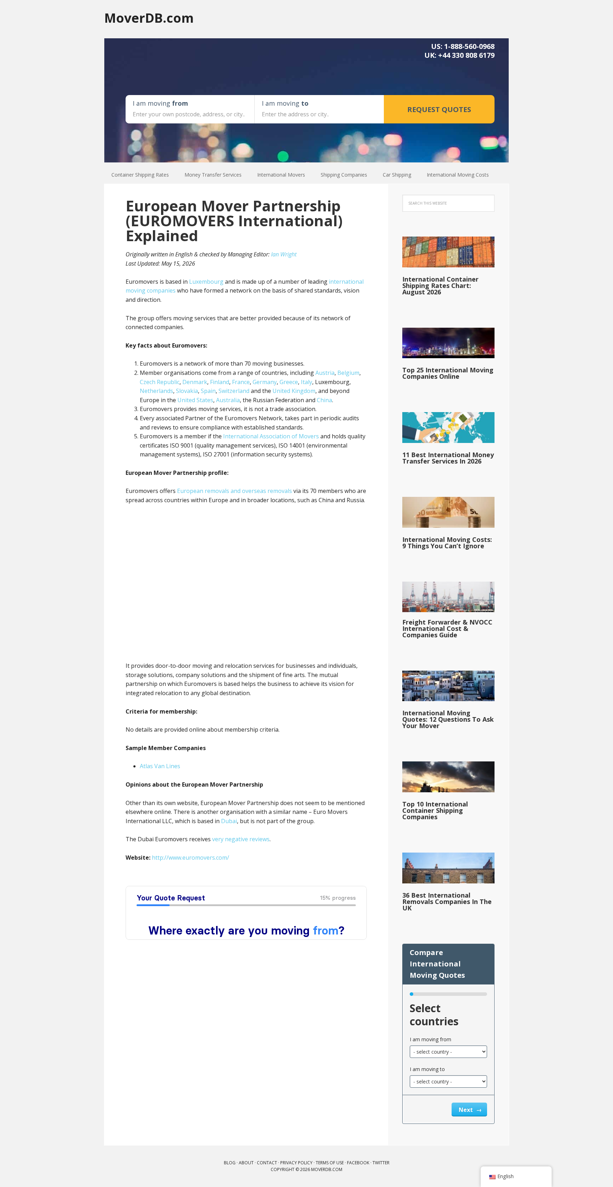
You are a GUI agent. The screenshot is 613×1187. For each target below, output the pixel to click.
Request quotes (439, 109)
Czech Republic (160, 382)
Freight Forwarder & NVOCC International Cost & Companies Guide (447, 628)
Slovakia (187, 391)
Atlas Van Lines (160, 766)
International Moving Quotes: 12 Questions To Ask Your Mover (448, 719)
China (324, 400)
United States (195, 400)
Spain (208, 391)
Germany (265, 382)
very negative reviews (241, 839)
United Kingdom (293, 391)
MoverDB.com (149, 17)
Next (466, 1110)
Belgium (348, 373)
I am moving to (427, 1069)
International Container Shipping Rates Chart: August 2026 (440, 285)
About (246, 1163)
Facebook (358, 1163)
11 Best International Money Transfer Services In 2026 (448, 457)
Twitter (381, 1163)
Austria (325, 373)
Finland (219, 382)
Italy (306, 382)
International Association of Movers (271, 436)
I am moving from (430, 1039)
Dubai (229, 821)
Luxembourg (206, 281)
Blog (230, 1163)
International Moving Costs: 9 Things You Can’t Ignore (447, 542)
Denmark (194, 382)
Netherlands (156, 391)
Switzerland (234, 391)
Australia (228, 400)
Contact (267, 1163)
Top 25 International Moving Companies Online (447, 373)
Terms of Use (330, 1163)
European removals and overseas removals (234, 491)
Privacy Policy (296, 1163)
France (241, 382)
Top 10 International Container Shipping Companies (435, 810)
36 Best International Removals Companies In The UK (447, 901)
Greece (289, 382)
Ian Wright (284, 254)
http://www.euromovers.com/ (190, 857)
